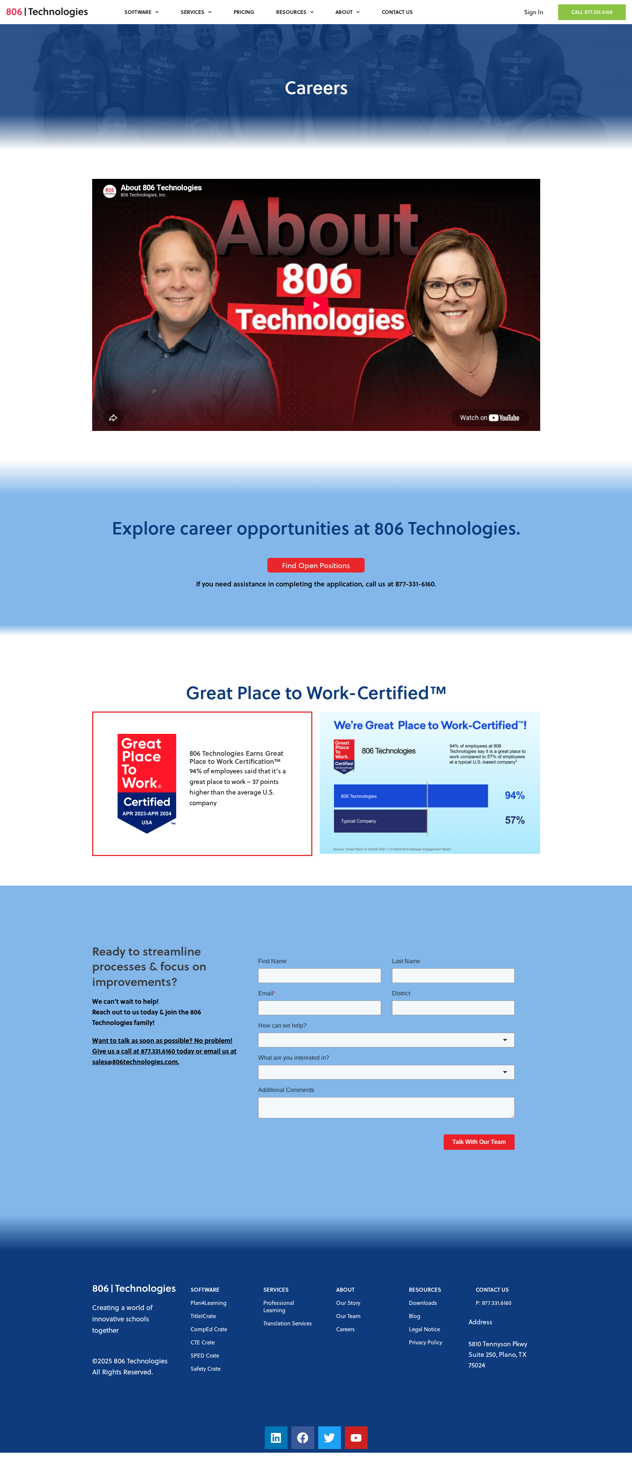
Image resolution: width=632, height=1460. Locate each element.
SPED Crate (205, 1355)
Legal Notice (424, 1329)
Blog (414, 1316)
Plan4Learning (208, 1303)
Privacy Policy (425, 1342)
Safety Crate (206, 1369)
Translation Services (287, 1323)
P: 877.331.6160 (493, 1303)
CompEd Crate (209, 1329)
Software (137, 12)
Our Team (348, 1316)
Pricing (244, 12)
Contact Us (397, 12)
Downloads (423, 1303)
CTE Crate (203, 1342)
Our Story (348, 1303)
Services (192, 12)
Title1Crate (203, 1316)
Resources (291, 12)
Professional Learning (278, 1306)
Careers (345, 1329)
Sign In (533, 12)
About (344, 12)
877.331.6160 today (167, 1051)
